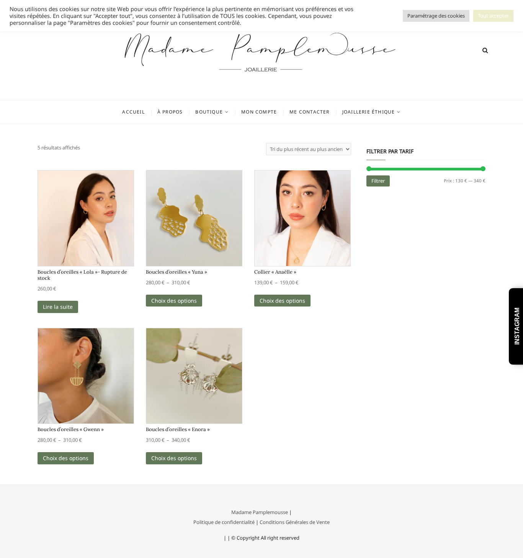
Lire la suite (58, 306)
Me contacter (309, 112)
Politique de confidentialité (224, 522)
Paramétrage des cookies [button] (436, 15)
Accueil (133, 112)
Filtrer (378, 180)
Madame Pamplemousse (259, 512)
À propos (170, 112)
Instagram (517, 326)
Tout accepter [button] (493, 15)
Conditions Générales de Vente (295, 522)
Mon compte (259, 112)
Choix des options (174, 300)
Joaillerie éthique (368, 112)
